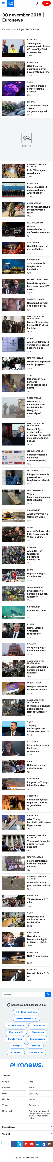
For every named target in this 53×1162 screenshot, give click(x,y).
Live (46, 3)
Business (6, 1087)
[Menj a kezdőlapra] (10, 3)
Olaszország (38, 1032)
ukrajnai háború (16, 1025)
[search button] (48, 994)
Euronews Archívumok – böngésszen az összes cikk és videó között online (40, 1114)
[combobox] (26, 994)
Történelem (15, 1052)
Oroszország (38, 1025)
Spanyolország (37, 1039)
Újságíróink (7, 1111)
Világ (31, 1081)
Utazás (5, 1099)
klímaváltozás (36, 1052)
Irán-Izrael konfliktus (26, 1012)
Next (4, 1093)
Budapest (17, 1045)
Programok (34, 1105)
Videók (5, 1105)
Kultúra (32, 1099)
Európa (5, 1081)
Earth (31, 1087)
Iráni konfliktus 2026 (26, 1018)
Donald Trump (15, 1039)
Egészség (35, 1045)
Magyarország (16, 1032)
